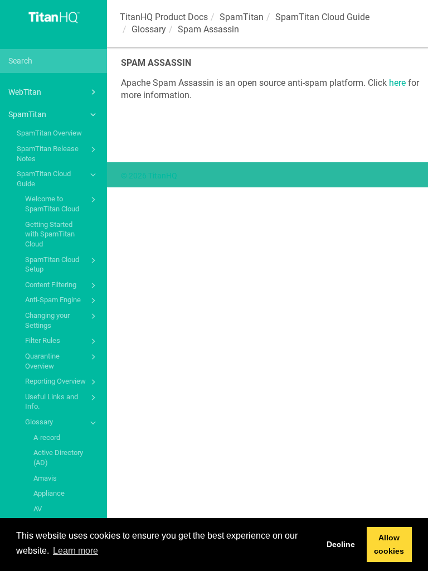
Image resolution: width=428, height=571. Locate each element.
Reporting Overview (55, 381)
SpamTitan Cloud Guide (44, 179)
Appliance (49, 493)
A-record (46, 437)
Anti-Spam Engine (53, 300)
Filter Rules (42, 340)
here (397, 83)
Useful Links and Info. (51, 402)
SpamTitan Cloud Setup (52, 264)
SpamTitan (27, 114)
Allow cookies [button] (389, 544)
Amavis (45, 478)
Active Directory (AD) (58, 457)
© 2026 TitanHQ (149, 175)
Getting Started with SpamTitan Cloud (50, 234)
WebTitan (24, 92)
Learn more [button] (75, 550)
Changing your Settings (47, 320)
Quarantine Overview (42, 361)
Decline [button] (341, 544)
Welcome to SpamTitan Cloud (52, 204)
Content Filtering (50, 284)
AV (37, 509)
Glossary (39, 422)
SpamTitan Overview (49, 133)
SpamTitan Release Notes (48, 153)
